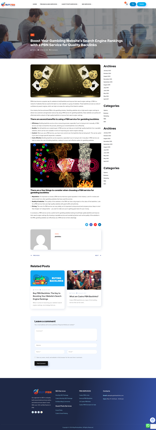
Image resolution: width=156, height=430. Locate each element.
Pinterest (95, 224)
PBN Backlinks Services (48, 4)
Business (106, 113)
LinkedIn (99, 224)
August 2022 (107, 76)
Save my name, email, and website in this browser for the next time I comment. (59, 357)
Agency (106, 110)
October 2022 (107, 73)
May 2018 (106, 96)
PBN (32, 35)
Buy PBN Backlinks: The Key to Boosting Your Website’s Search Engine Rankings (47, 296)
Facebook (91, 224)
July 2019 (106, 87)
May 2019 (106, 93)
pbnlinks (34, 50)
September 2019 (108, 82)
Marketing (106, 116)
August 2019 (107, 85)
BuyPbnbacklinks (77, 427)
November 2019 (108, 79)
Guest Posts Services (69, 4)
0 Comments (54, 50)
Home (35, 4)
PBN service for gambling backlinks (73, 113)
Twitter (86, 224)
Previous (36, 255)
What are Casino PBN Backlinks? (83, 296)
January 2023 (107, 70)
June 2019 (106, 90)
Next (97, 255)
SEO (105, 121)
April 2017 (106, 99)
